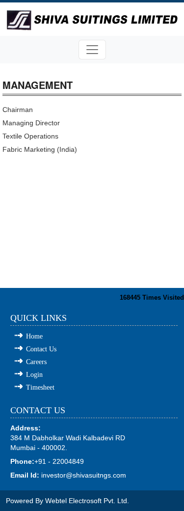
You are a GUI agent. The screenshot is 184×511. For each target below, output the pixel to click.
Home (34, 336)
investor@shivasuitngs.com (83, 475)
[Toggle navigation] (92, 49)
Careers (36, 362)
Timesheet (40, 387)
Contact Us (41, 349)
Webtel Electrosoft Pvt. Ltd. (87, 501)
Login (34, 374)
